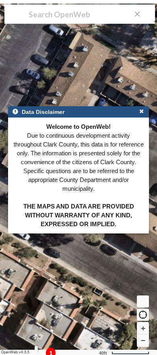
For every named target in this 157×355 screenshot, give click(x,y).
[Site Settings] (36, 349)
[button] (143, 315)
